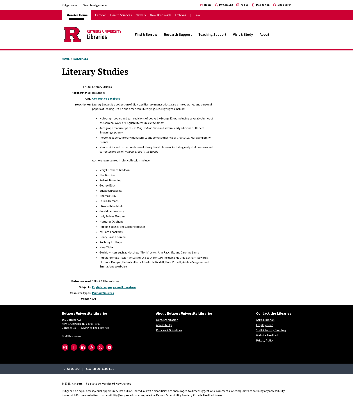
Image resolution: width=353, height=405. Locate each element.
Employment (264, 325)
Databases (80, 58)
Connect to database (106, 98)
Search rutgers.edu (95, 5)
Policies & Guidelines (169, 330)
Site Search (284, 4)
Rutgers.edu (69, 5)
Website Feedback (267, 335)
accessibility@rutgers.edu (118, 395)
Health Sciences (121, 15)
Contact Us (69, 328)
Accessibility (164, 325)
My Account (226, 4)
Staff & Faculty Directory (271, 330)
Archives (180, 15)
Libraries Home (76, 15)
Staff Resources (71, 336)
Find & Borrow (146, 34)
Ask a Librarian (265, 320)
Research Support (178, 34)
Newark (141, 15)
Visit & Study (243, 34)
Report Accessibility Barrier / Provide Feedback (185, 395)
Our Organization (167, 320)
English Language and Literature (114, 287)
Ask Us (244, 4)
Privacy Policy (264, 340)
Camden (100, 15)
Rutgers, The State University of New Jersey (101, 383)
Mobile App (263, 4)
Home (66, 58)
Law (197, 15)
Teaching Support (212, 34)
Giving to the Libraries (95, 328)
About (264, 34)
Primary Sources (103, 293)
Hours (207, 4)
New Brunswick (160, 15)
